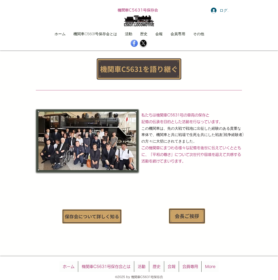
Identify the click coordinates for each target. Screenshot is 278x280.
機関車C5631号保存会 (138, 10)
